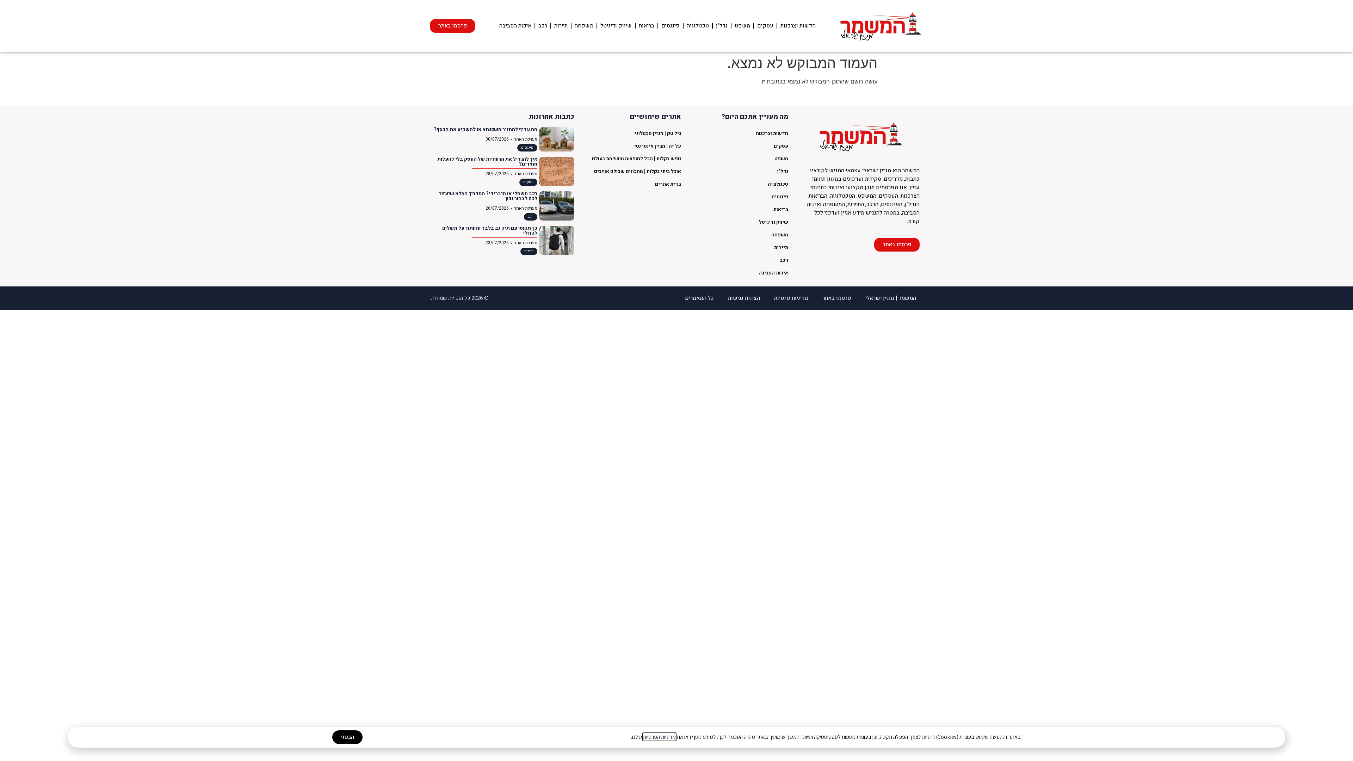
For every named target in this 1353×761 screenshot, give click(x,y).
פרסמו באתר (836, 298)
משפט (742, 25)
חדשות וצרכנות (798, 25)
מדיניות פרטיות (791, 298)
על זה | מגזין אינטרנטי (657, 146)
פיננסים (670, 25)
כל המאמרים (699, 298)
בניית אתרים (668, 184)
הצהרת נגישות (744, 298)
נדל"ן (722, 25)
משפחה (584, 25)
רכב (542, 25)
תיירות (561, 25)
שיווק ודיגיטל (616, 25)
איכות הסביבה (515, 25)
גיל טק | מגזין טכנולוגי (658, 133)
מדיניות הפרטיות (659, 737)
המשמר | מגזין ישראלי (890, 298)
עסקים (765, 25)
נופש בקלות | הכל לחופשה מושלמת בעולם (636, 158)
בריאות (646, 25)
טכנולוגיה (698, 25)
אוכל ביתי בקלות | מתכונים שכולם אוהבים (637, 171)
